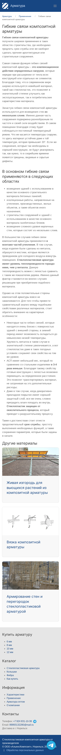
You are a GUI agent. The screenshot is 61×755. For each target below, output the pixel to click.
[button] (55, 6)
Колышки (12, 671)
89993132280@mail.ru (21, 725)
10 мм (10, 648)
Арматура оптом (16, 701)
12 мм (10, 652)
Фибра (10, 675)
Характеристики (15, 694)
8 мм (9, 645)
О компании (13, 705)
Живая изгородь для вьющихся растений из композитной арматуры (27, 488)
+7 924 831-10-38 (22, 721)
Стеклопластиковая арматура (23, 668)
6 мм (9, 641)
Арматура (17, 6)
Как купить (12, 679)
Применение (14, 698)
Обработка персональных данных (25, 750)
